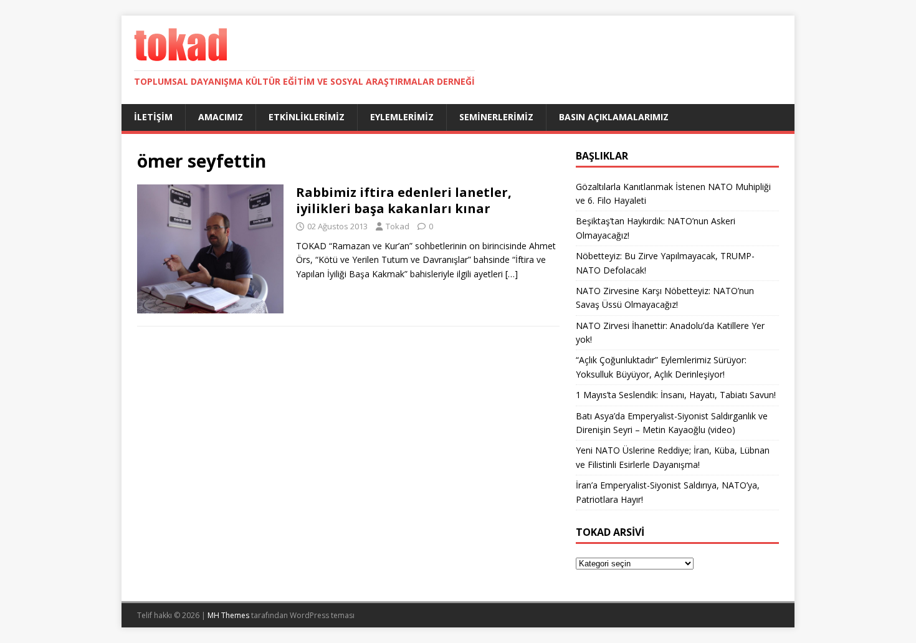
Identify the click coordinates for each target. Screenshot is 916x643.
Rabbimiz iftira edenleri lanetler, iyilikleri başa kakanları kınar (404, 200)
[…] (511, 274)
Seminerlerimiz (496, 117)
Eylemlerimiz (402, 117)
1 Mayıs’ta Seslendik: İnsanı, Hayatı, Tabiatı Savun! (676, 395)
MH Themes (228, 615)
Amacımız (220, 117)
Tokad (397, 226)
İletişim (153, 117)
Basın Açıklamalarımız (614, 117)
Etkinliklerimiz (307, 117)
